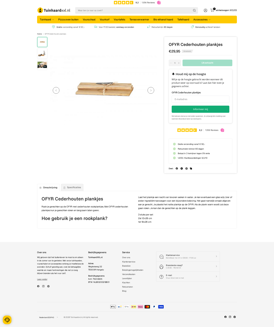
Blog (124, 291)
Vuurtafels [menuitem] (119, 19)
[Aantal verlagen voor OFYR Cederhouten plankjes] (171, 63)
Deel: (171, 168)
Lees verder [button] (42, 279)
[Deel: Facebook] (177, 168)
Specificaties (74, 187)
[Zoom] (151, 42)
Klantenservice (128, 261)
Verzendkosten (128, 274)
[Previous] (56, 90)
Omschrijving (50, 187)
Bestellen (126, 266)
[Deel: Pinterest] (186, 168)
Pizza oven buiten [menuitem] (68, 19)
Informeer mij (200, 109)
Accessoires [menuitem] (200, 19)
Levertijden (127, 278)
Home (39, 34)
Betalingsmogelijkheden (132, 270)
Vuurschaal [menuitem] (89, 19)
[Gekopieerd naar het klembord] (191, 168)
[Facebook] (39, 286)
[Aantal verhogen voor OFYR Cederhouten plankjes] (179, 63)
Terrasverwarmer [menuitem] (139, 19)
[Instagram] (44, 286)
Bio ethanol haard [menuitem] (163, 19)
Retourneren (127, 287)
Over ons (126, 257)
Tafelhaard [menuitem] (183, 19)
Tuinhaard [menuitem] (45, 19)
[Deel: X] (182, 168)
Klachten (126, 282)
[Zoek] (194, 10)
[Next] (151, 90)
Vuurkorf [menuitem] (104, 19)
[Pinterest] (49, 286)
